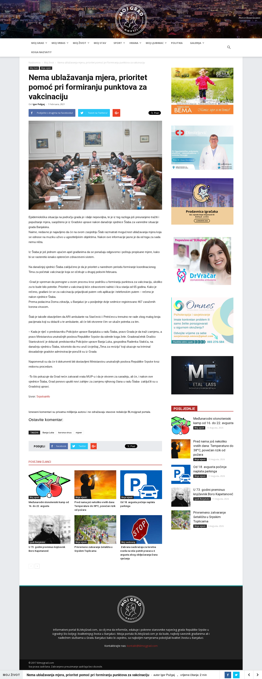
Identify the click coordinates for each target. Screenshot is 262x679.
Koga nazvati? (41, 52)
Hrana (133, 43)
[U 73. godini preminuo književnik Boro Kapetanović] (49, 529)
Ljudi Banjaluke (37, 542)
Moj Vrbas (58, 43)
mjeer (79, 432)
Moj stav (100, 43)
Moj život (79, 43)
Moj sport (34, 497)
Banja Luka (48, 432)
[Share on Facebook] (228, 675)
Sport (118, 43)
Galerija (195, 43)
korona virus (65, 432)
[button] (228, 47)
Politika (177, 43)
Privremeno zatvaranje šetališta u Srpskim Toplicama (209, 517)
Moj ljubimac (155, 43)
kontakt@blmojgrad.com (142, 646)
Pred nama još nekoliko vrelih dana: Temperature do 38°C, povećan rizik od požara (94, 506)
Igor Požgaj (39, 104)
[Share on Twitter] (236, 675)
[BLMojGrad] (131, 17)
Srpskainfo (43, 396)
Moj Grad (37, 43)
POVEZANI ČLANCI (40, 461)
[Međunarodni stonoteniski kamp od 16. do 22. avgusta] (49, 484)
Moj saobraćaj (128, 542)
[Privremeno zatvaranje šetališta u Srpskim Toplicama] (95, 529)
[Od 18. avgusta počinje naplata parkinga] (141, 484)
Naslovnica (34, 62)
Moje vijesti (46, 68)
